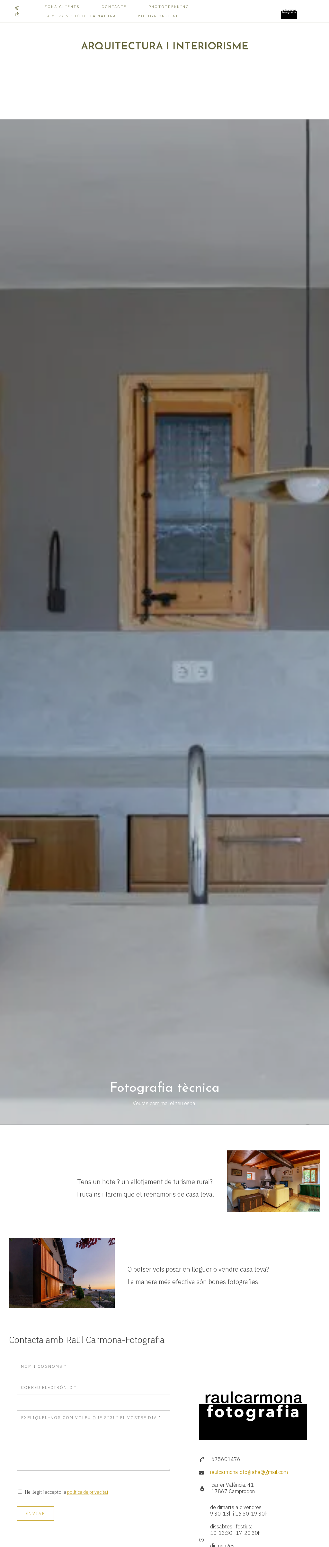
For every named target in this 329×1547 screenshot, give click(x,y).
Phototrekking (169, 6)
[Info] (17, 8)
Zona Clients (62, 6)
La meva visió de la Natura (80, 15)
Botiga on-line (158, 15)
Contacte (114, 6)
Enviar (35, 1513)
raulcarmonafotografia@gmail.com (249, 1472)
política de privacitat (87, 1492)
